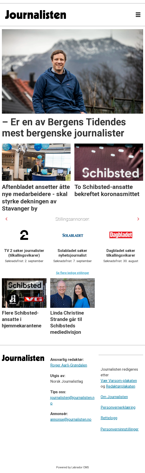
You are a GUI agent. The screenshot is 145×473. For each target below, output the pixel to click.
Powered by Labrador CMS (72, 467)
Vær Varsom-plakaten (119, 380)
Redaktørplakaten (120, 386)
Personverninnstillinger (119, 429)
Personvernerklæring (118, 407)
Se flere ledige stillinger (72, 273)
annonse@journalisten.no (70, 419)
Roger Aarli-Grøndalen (68, 365)
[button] (7, 219)
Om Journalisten (114, 397)
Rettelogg (109, 418)
